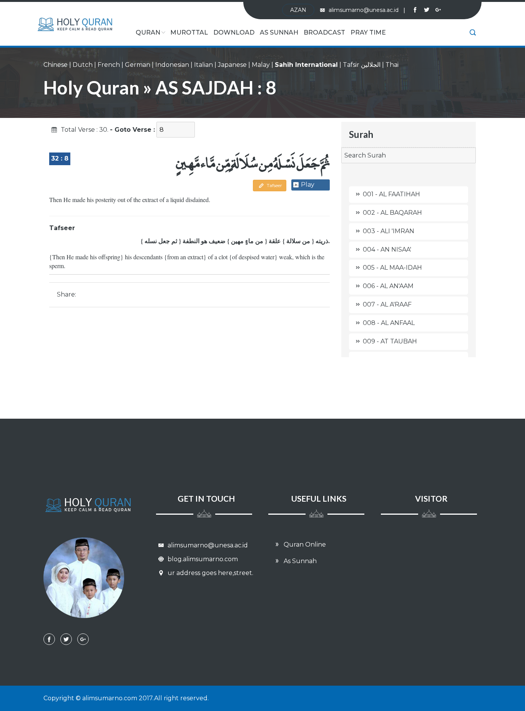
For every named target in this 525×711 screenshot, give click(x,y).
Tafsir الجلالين (361, 64)
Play (307, 184)
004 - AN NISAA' (387, 249)
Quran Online (304, 544)
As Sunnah (279, 32)
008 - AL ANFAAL (389, 322)
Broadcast (324, 32)
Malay (261, 64)
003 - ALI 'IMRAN (388, 231)
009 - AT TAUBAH (390, 341)
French (109, 64)
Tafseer (274, 185)
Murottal (189, 32)
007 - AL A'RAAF (387, 304)
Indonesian (172, 64)
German (137, 64)
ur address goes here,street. (209, 573)
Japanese (232, 64)
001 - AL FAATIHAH (391, 194)
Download (233, 32)
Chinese (55, 64)
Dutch (83, 64)
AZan (298, 10)
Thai (392, 64)
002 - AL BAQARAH (392, 212)
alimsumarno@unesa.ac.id (367, 10)
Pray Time (368, 32)
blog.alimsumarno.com (202, 559)
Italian (203, 64)
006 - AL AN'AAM (388, 286)
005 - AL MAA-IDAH (392, 267)
